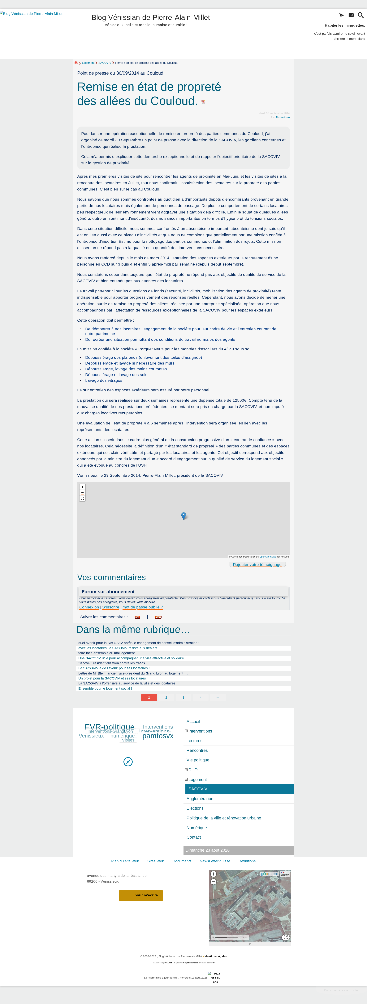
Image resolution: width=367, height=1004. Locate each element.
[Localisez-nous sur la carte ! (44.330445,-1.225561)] (128, 761)
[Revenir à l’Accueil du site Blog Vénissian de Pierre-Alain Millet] (36, 34)
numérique (122, 736)
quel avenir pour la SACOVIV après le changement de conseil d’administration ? (139, 643)
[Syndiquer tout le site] (215, 977)
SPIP (212, 963)
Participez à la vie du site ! (341, 990)
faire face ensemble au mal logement (106, 653)
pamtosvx (158, 736)
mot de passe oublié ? (143, 607)
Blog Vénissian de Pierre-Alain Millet (151, 19)
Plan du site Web (125, 861)
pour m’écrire (146, 895)
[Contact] (351, 15)
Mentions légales (216, 956)
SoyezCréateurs (190, 963)
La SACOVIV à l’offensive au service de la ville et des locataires (126, 683)
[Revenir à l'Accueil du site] (77, 63)
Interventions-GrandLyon (110, 731)
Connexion (89, 607)
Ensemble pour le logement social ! (105, 688)
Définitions (247, 861)
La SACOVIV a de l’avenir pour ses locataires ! (114, 668)
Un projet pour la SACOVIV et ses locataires (112, 678)
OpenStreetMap (268, 556)
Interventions (158, 727)
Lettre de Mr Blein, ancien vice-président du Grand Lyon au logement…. (133, 673)
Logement (88, 62)
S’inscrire (110, 607)
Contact (194, 837)
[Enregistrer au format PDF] (203, 100)
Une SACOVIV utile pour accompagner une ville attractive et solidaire (131, 658)
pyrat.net (167, 963)
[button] (341, 15)
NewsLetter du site (215, 861)
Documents (182, 861)
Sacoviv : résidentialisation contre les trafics (111, 663)
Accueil (193, 721)
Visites (128, 740)
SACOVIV (104, 62)
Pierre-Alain (283, 117)
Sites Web (155, 861)
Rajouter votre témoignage (257, 564)
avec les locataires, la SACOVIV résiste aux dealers (117, 648)
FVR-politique (110, 727)
